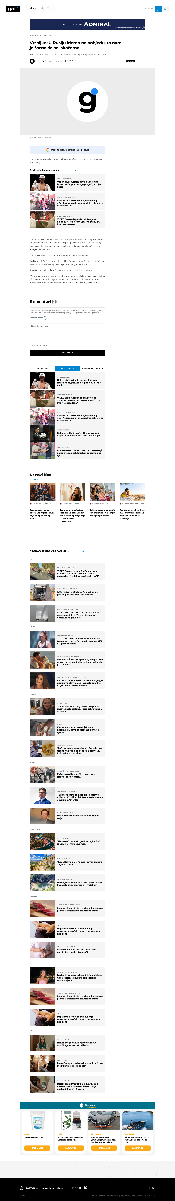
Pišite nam (94, 1195)
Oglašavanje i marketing (113, 1195)
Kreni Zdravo (85, 1188)
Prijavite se (67, 353)
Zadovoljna (47, 1188)
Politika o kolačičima (149, 1195)
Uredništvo (101, 1195)
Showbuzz (63, 1188)
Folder (76, 1188)
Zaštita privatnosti (136, 1195)
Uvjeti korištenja (126, 1195)
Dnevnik (32, 1188)
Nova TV (21, 1188)
